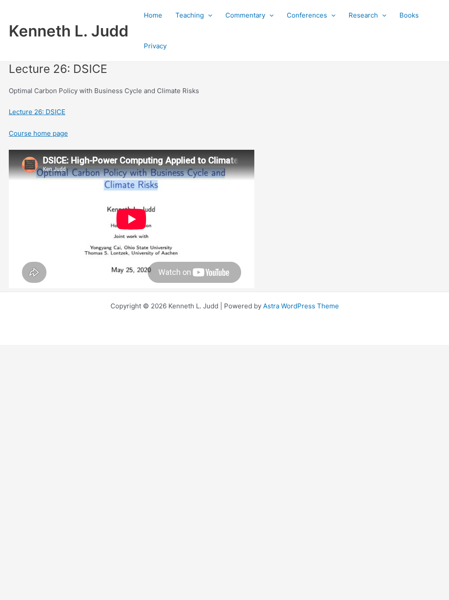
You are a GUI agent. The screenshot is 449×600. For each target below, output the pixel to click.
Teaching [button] (189, 15)
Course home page (38, 133)
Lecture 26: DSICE (37, 112)
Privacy (155, 46)
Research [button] (363, 15)
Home (153, 15)
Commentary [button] (245, 15)
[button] (208, 15)
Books (409, 15)
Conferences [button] (307, 15)
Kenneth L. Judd (68, 31)
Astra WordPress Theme (301, 306)
